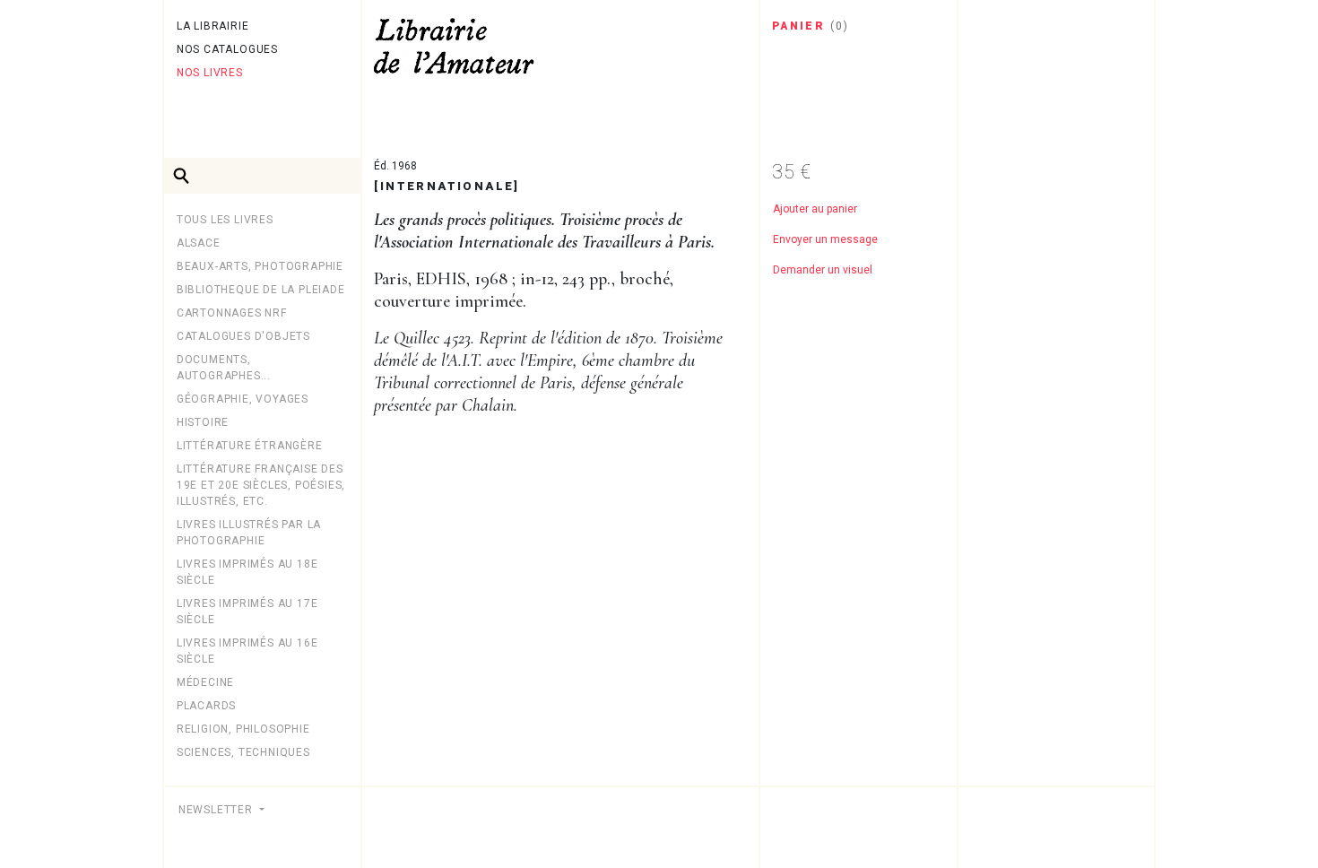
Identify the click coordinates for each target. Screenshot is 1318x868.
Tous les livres (225, 219)
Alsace (199, 243)
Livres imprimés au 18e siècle (247, 572)
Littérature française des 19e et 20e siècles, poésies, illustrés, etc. (261, 485)
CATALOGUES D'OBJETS (243, 336)
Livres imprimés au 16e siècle (247, 651)
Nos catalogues (227, 49)
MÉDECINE (205, 682)
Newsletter (217, 809)
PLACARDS (206, 705)
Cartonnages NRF (232, 313)
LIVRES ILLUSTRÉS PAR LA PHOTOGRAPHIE (249, 532)
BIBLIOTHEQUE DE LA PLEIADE (261, 289)
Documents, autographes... (224, 367)
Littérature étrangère (250, 445)
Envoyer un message (825, 239)
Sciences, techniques (243, 752)
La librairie (213, 26)
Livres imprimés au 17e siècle (247, 611)
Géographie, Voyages (242, 399)
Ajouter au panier (815, 209)
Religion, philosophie (243, 729)
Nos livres (210, 72)
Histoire (203, 422)
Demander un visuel (822, 270)
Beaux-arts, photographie (260, 266)
